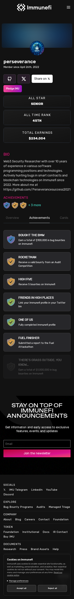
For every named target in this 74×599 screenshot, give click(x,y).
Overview (12, 218)
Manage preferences (18, 581)
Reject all (50, 588)
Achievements (39, 218)
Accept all (21, 588)
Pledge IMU (12, 88)
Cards (64, 218)
